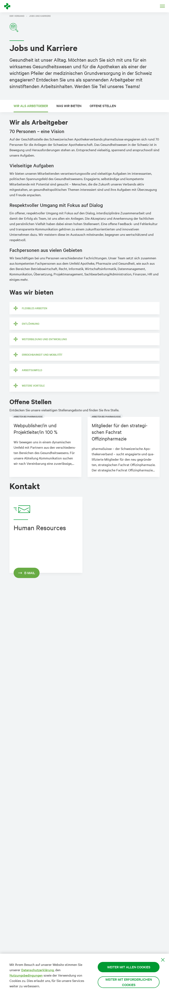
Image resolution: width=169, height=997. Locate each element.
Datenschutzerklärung (37, 970)
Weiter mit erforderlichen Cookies (128, 982)
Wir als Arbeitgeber (31, 106)
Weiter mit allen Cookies (128, 967)
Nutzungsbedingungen (26, 975)
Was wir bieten (68, 106)
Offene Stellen (103, 106)
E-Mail (29, 573)
